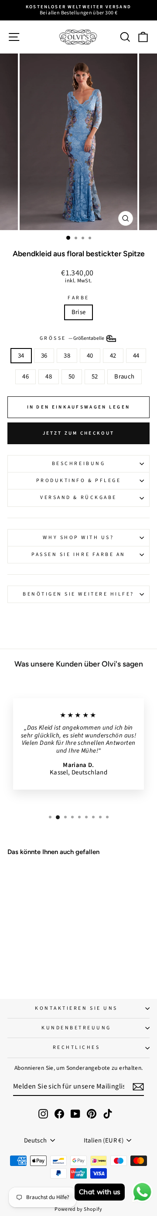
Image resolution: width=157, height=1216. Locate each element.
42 (113, 355)
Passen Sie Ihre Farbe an (78, 554)
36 (44, 355)
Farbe (78, 298)
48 (48, 376)
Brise (79, 312)
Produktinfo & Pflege (78, 480)
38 (67, 355)
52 (95, 376)
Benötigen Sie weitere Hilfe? (78, 594)
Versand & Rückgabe (78, 497)
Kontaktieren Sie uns (76, 1008)
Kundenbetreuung (76, 1028)
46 (25, 376)
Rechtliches (76, 1047)
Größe (73, 338)
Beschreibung (78, 463)
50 (71, 376)
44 (136, 355)
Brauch (124, 376)
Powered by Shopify (78, 1209)
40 (90, 355)
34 (21, 355)
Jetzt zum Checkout (78, 433)
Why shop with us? (78, 537)
